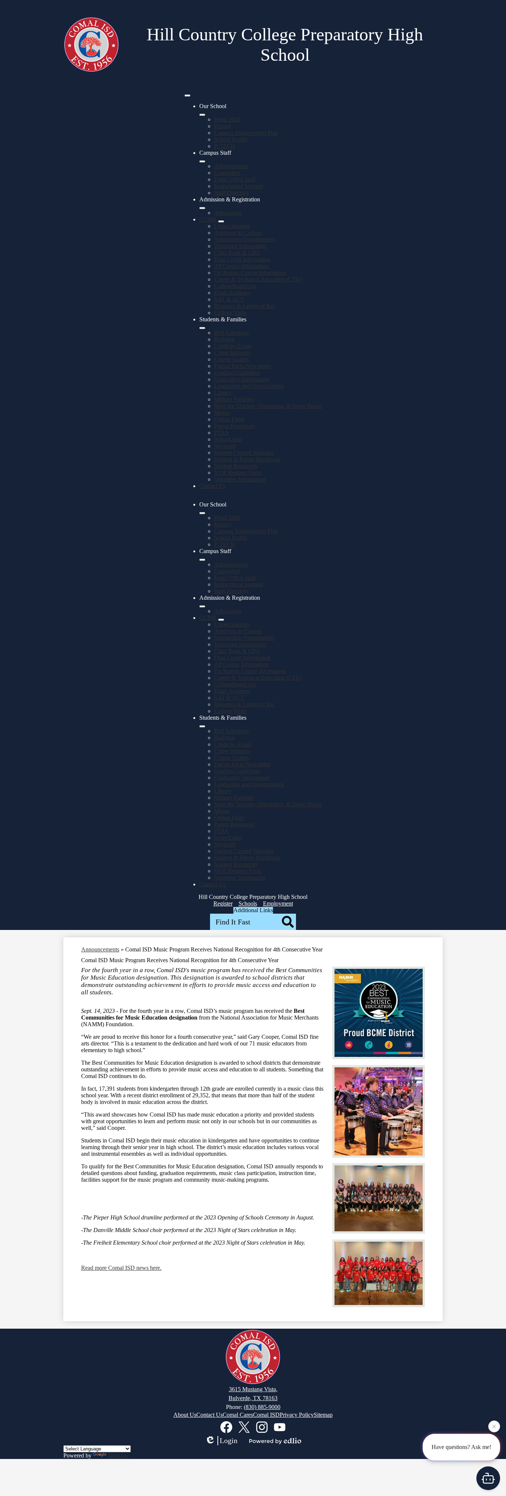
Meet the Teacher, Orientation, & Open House (268, 406)
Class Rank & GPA (237, 253)
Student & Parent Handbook (247, 459)
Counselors (227, 173)
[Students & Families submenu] (202, 328)
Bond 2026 (227, 119)
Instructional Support (238, 186)
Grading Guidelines (237, 372)
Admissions (228, 213)
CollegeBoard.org (235, 286)
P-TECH (224, 146)
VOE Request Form (237, 472)
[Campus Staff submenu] (202, 161)
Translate (118, 1455)
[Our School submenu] (202, 115)
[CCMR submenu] (221, 221)
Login (228, 1440)
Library (223, 392)
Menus (222, 412)
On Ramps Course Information (250, 273)
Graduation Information (241, 379)
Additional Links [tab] (253, 910)
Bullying (224, 339)
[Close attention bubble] (494, 1428)
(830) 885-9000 (262, 1407)
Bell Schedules (231, 332)
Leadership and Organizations (249, 386)
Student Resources (235, 466)
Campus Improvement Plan (246, 133)
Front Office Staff (235, 179)
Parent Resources (234, 426)
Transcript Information (240, 246)
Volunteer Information (240, 479)
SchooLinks (228, 439)
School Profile (230, 139)
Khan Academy (232, 293)
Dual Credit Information (242, 259)
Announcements (100, 949)
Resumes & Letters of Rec (245, 306)
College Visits (230, 312)
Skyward (224, 446)
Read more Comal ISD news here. (121, 1268)
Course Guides (231, 359)
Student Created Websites (244, 452)
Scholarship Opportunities (244, 239)
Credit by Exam (232, 346)
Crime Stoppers (232, 352)
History (223, 126)
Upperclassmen (232, 226)
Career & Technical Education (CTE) (258, 279)
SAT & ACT (229, 299)
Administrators (231, 166)
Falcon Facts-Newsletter (242, 366)
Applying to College (238, 233)
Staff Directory (231, 193)
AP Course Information (241, 266)
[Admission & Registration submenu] (202, 208)
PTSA (221, 432)
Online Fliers (229, 419)
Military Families (234, 399)
